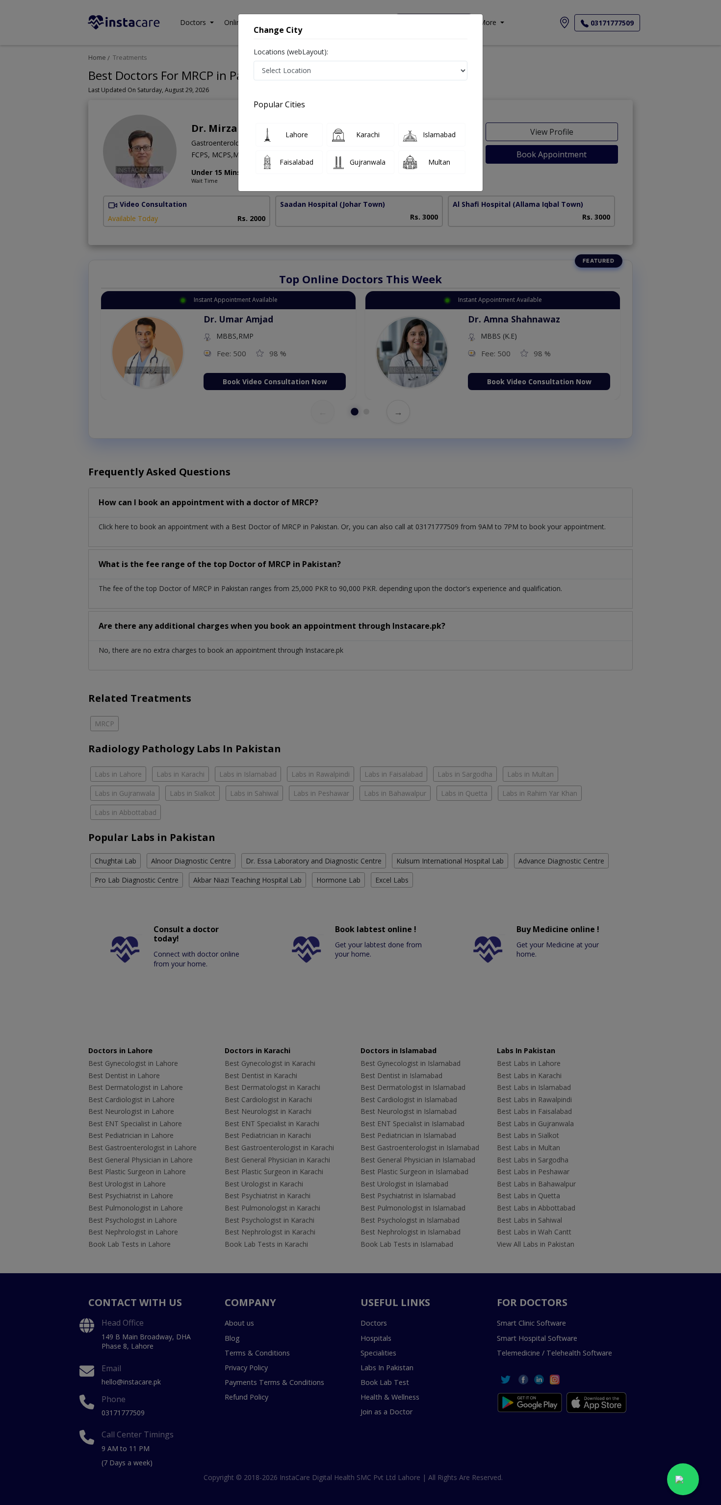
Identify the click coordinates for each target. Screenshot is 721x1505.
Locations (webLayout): (291, 51)
